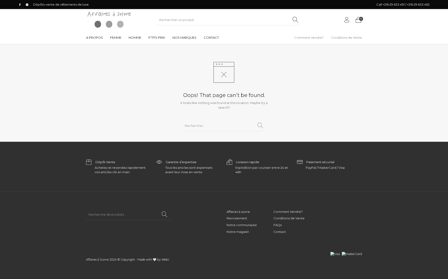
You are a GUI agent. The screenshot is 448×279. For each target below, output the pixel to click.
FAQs (277, 225)
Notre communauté (242, 225)
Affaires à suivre (238, 212)
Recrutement (237, 218)
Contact (279, 232)
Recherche (164, 214)
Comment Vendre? (288, 212)
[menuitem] (94, 37)
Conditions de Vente (288, 218)
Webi (165, 259)
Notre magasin (238, 232)
